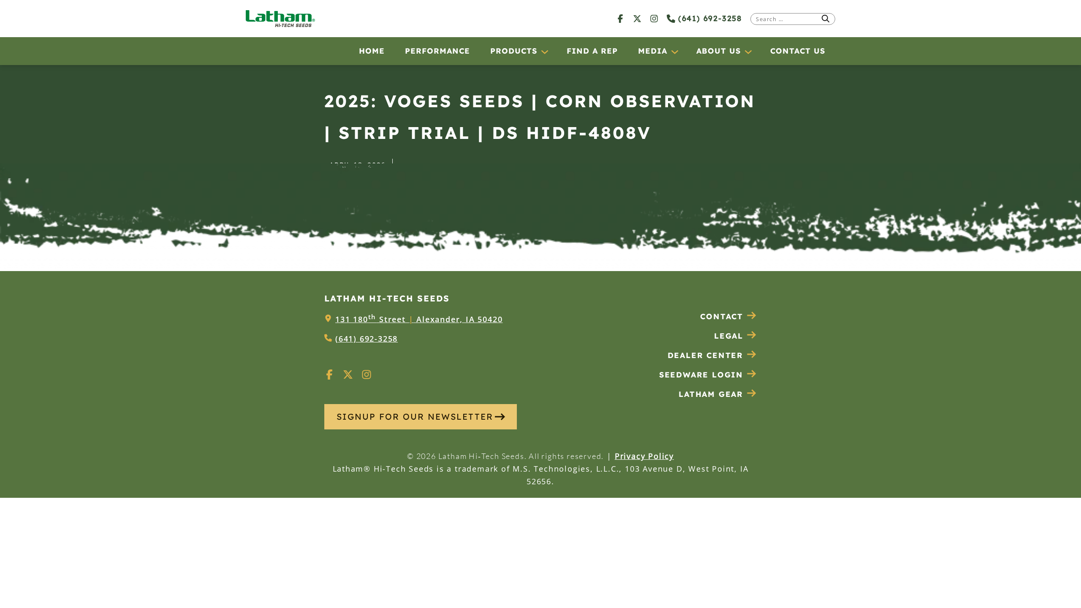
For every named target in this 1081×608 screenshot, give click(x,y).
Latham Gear (711, 394)
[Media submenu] (674, 51)
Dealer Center (705, 355)
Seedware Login (701, 375)
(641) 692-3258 (708, 18)
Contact (721, 316)
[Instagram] (654, 18)
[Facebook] (620, 18)
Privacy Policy (644, 456)
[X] (637, 18)
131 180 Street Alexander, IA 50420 (418, 319)
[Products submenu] (544, 51)
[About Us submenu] (748, 51)
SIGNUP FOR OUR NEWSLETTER (415, 416)
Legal (728, 336)
